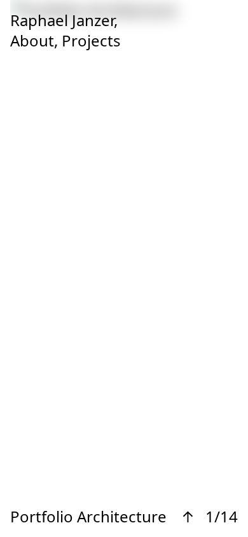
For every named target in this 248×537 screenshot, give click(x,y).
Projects (91, 40)
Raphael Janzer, (64, 20)
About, (34, 40)
